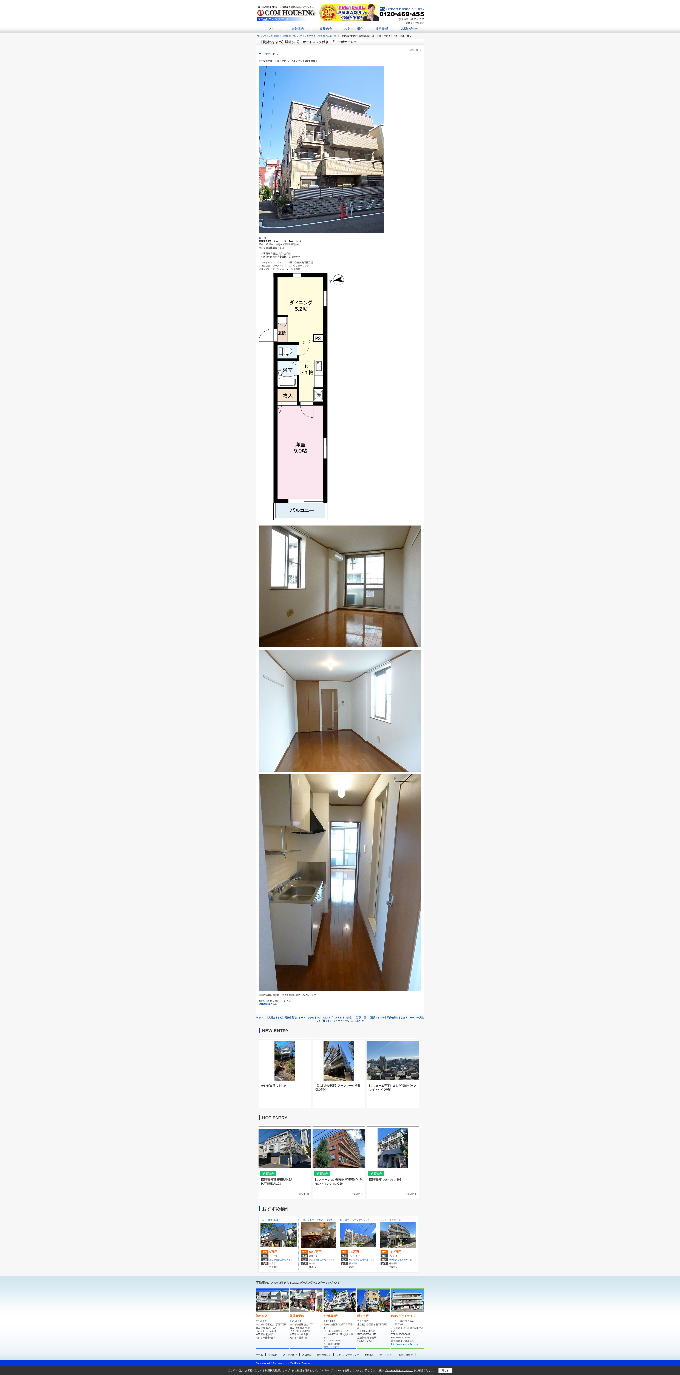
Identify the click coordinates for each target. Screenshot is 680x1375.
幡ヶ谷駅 (353, 1263)
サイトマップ (386, 1354)
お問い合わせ (406, 1354)
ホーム (259, 1354)
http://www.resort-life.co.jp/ (404, 1344)
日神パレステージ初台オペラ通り (317, 1220)
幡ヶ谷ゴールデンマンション (355, 1220)
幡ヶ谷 (365, 1259)
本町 (324, 1259)
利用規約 (369, 1354)
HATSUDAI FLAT (269, 1220)
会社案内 (272, 1354)
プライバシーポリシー (347, 1354)
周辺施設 (306, 1354)
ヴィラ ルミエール (390, 1220)
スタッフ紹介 (290, 1354)
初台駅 (272, 1263)
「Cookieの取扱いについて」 (399, 1370)
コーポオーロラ (269, 54)
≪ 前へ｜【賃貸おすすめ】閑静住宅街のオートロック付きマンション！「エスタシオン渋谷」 (305, 1017)
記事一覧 (361, 1017)
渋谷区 (279, 1259)
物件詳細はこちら (268, 1004)
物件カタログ (324, 1354)
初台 (284, 1259)
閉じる (445, 1370)
